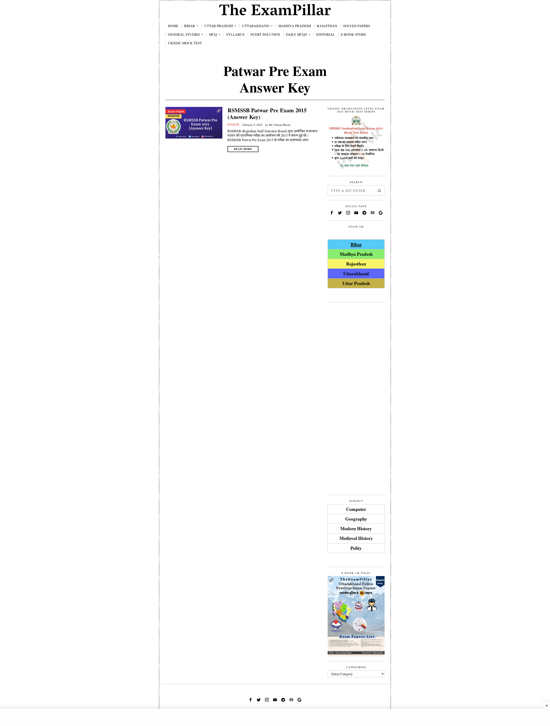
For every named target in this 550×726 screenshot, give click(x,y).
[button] (379, 190)
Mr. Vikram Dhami (279, 125)
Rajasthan (356, 263)
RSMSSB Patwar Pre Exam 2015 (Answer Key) (267, 113)
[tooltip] (331, 212)
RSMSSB (233, 124)
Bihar (356, 244)
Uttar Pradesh (356, 283)
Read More (243, 149)
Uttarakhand (356, 273)
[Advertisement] (356, 371)
